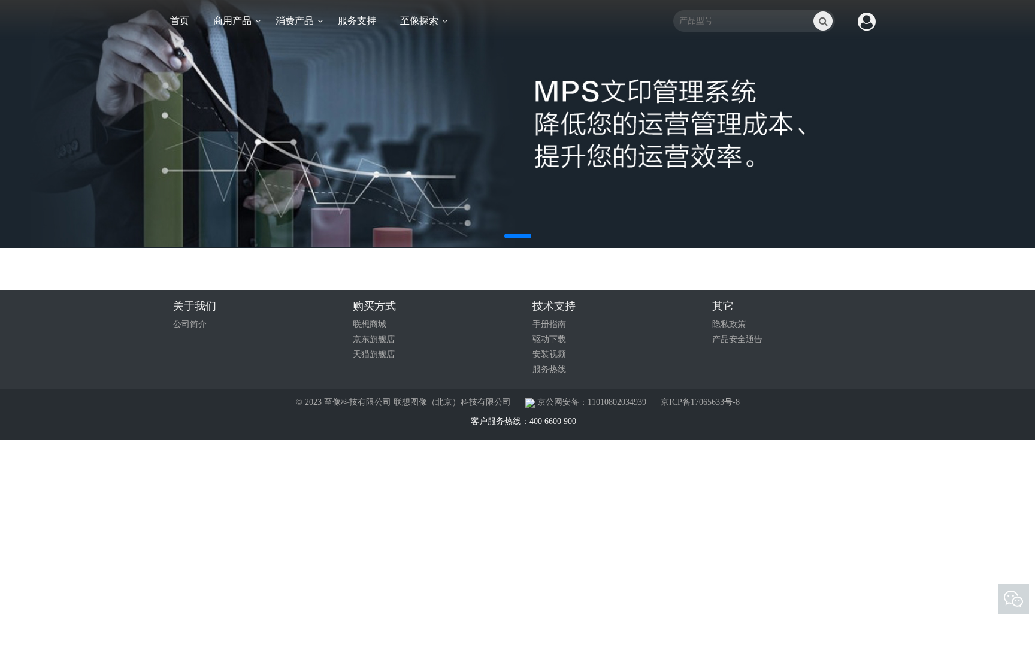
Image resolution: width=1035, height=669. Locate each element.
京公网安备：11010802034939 (590, 402)
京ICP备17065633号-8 (700, 402)
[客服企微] (1013, 599)
